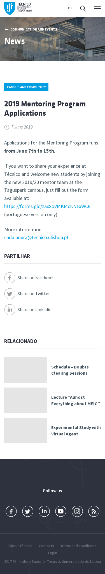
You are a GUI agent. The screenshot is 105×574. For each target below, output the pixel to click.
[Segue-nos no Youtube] (61, 511)
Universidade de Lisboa (81, 561)
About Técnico (20, 545)
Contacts (46, 545)
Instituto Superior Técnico (38, 561)
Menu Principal (96, 8)
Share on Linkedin (35, 309)
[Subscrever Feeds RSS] (94, 511)
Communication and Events (33, 29)
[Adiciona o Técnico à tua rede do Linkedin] (44, 511)
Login (52, 552)
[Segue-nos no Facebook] (11, 511)
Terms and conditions (78, 545)
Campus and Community (26, 87)
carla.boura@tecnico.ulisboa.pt (36, 237)
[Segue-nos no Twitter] (28, 511)
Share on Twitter (34, 293)
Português (70, 8)
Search (83, 8)
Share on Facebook (35, 277)
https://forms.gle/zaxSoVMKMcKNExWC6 (47, 206)
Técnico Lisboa (18, 8)
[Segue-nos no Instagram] (77, 511)
